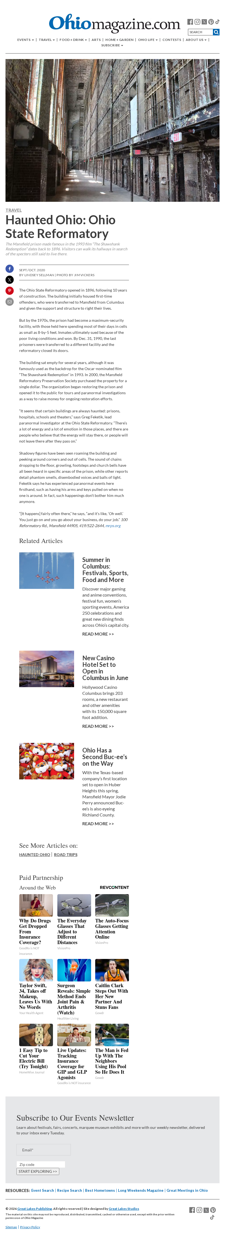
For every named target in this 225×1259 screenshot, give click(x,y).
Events (24, 39)
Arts (96, 39)
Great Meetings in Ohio (187, 1190)
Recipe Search (69, 1190)
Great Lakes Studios (124, 1209)
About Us (195, 39)
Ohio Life (146, 39)
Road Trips (65, 854)
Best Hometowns (100, 1190)
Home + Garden (119, 39)
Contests (171, 39)
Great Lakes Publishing (34, 1209)
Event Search (42, 1190)
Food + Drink (72, 39)
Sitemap (11, 1227)
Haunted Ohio (34, 854)
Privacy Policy (30, 1227)
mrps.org (112, 525)
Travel (45, 39)
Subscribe (110, 45)
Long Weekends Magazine (141, 1190)
